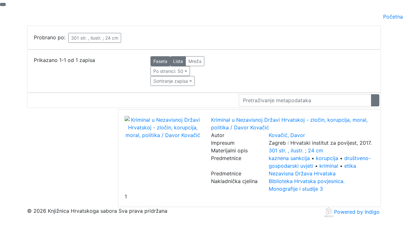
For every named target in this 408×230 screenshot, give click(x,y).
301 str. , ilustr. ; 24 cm (94, 38)
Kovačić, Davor (287, 135)
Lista (178, 61)
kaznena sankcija (289, 158)
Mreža (194, 61)
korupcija (327, 158)
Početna (393, 16)
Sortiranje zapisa (170, 81)
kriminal (328, 166)
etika (350, 166)
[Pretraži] (375, 100)
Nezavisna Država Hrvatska (302, 173)
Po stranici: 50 (168, 71)
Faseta (160, 61)
